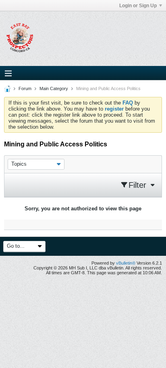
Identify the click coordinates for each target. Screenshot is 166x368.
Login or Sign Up (138, 5)
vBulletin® (125, 263)
